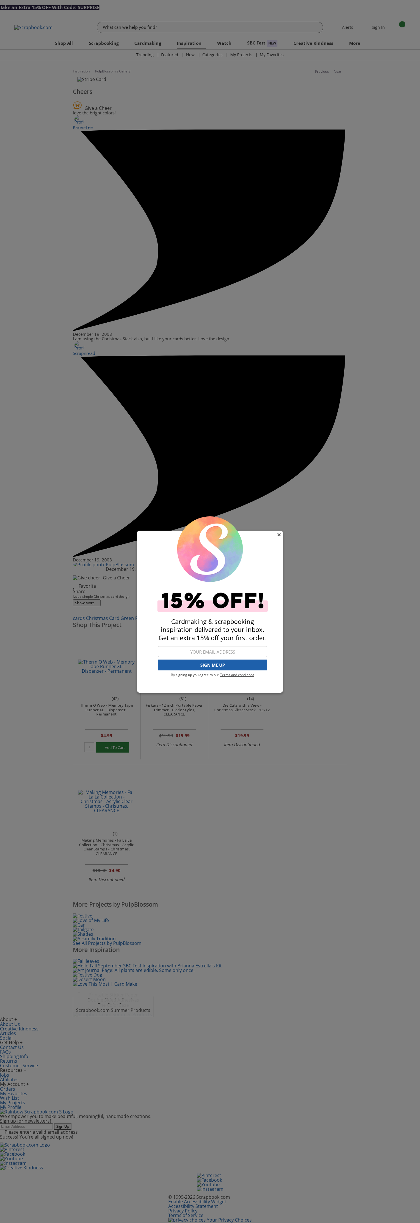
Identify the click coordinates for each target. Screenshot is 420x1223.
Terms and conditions (237, 674)
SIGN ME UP (212, 665)
